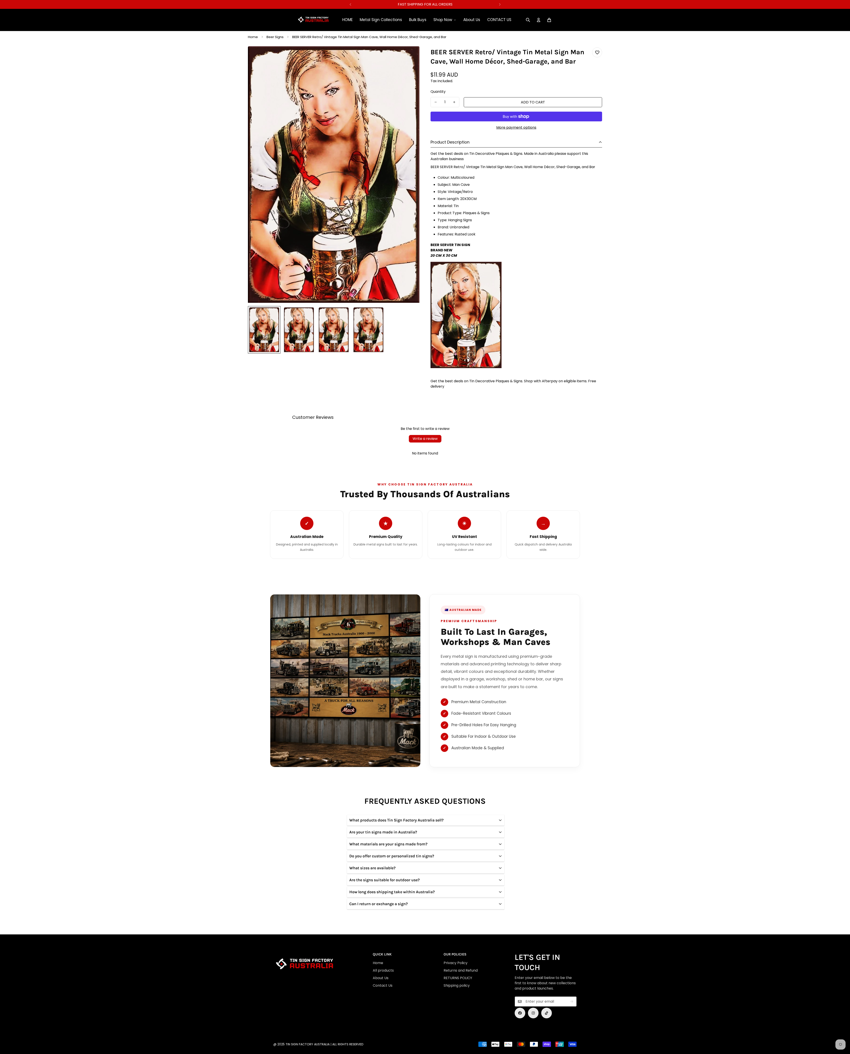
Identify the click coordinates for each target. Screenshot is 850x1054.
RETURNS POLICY (458, 977)
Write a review (425, 438)
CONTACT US (499, 19)
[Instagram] (533, 1013)
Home (253, 37)
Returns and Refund (461, 970)
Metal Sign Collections (381, 19)
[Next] (500, 4)
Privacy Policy (456, 962)
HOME (347, 19)
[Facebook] (520, 1013)
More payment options (516, 127)
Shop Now (442, 19)
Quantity (438, 91)
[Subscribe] (572, 1001)
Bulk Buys (417, 19)
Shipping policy (457, 985)
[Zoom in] (410, 56)
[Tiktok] (546, 1013)
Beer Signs (275, 37)
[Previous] (350, 4)
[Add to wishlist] (597, 52)
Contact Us (382, 985)
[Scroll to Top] (420, 1030)
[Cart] (549, 20)
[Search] (528, 20)
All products (383, 970)
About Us (471, 19)
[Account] (538, 20)
